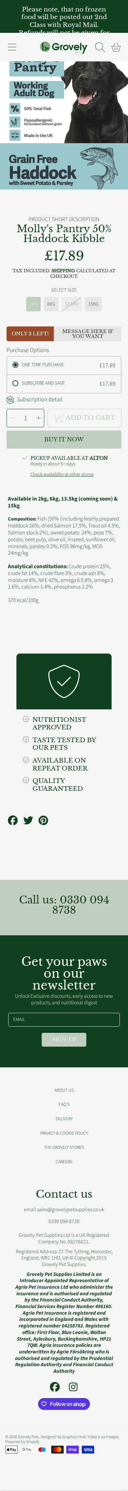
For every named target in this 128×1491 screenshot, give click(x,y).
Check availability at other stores (62, 475)
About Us (64, 1090)
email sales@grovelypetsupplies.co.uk (64, 1209)
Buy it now (64, 439)
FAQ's (64, 1104)
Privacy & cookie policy (64, 1133)
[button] (11, 47)
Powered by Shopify (22, 1442)
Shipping (63, 271)
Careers (64, 1162)
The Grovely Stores (64, 1147)
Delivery (64, 1119)
